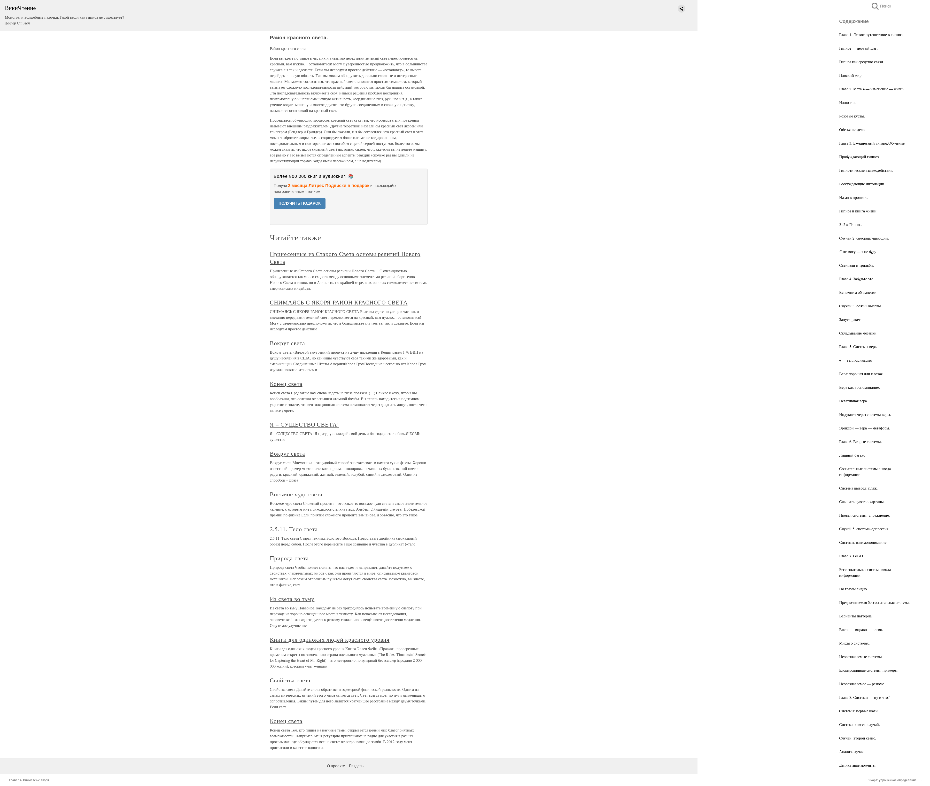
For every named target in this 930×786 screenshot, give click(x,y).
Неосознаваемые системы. (861, 656)
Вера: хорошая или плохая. (861, 373)
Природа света (289, 558)
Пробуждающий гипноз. (859, 156)
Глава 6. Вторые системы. (860, 441)
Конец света (286, 384)
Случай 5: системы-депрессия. (864, 528)
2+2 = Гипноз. (850, 224)
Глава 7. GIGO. (851, 555)
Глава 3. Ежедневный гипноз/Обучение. (872, 143)
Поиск (881, 6)
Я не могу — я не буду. (858, 251)
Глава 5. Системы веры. (858, 346)
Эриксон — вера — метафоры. (864, 427)
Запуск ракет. (850, 319)
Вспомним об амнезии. (858, 292)
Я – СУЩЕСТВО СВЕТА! (304, 424)
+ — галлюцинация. (856, 360)
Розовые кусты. (852, 115)
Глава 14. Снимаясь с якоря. (29, 780)
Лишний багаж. (852, 455)
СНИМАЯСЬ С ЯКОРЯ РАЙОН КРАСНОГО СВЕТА (339, 302)
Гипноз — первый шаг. (858, 48)
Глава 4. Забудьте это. (856, 278)
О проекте (336, 766)
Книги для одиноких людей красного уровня (329, 639)
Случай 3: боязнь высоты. (860, 305)
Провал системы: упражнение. (864, 515)
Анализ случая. (851, 751)
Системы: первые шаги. (859, 710)
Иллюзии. (847, 102)
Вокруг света (287, 343)
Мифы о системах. (854, 643)
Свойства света (290, 680)
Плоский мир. (850, 75)
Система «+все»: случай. (859, 724)
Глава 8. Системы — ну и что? (864, 697)
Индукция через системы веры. (865, 414)
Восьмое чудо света (296, 494)
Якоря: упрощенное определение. (892, 780)
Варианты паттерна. (856, 615)
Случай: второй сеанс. (857, 737)
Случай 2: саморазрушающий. (864, 238)
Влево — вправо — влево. (861, 629)
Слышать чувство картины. (862, 501)
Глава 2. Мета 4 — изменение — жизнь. (872, 88)
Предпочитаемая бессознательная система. (874, 602)
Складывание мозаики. (858, 332)
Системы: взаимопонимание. (863, 542)
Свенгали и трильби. (856, 265)
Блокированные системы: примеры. (869, 670)
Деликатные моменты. (857, 765)
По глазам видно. (853, 588)
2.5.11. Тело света (294, 529)
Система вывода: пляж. (858, 487)
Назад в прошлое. (853, 197)
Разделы (356, 766)
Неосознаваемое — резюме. (862, 683)
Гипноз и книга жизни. (858, 210)
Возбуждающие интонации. (862, 183)
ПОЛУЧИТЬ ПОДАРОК (300, 203)
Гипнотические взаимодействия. (866, 170)
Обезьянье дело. (852, 129)
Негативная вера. (853, 400)
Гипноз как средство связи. (861, 61)
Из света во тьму (292, 599)
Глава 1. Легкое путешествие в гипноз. (871, 34)
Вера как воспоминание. (859, 387)
